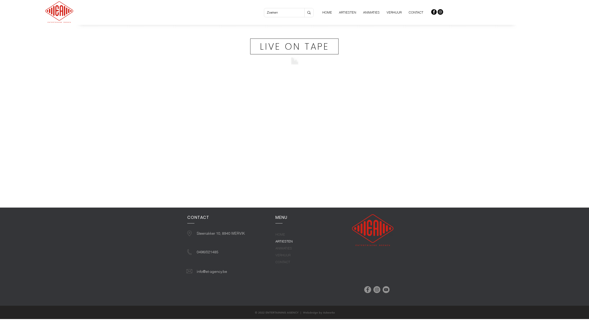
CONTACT (282, 262)
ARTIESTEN (284, 241)
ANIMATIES (283, 248)
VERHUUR (283, 255)
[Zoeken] (308, 12)
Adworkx (329, 312)
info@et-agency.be (212, 271)
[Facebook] (367, 289)
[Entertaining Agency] (434, 12)
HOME (280, 234)
